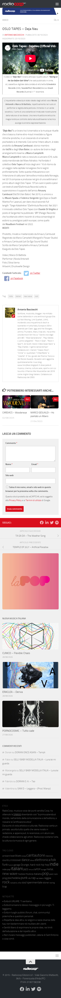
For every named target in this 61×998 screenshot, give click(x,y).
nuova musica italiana (30, 873)
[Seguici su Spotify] (57, 522)
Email (34, 464)
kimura (31, 870)
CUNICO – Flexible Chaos (16, 653)
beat (12, 855)
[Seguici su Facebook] (42, 522)
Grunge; (25, 864)
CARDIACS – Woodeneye (14, 412)
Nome (9, 464)
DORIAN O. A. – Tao (25, 781)
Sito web (9, 475)
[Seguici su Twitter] (52, 522)
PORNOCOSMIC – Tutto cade (18, 730)
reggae (47, 878)
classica (49, 856)
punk (24, 878)
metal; (49, 869)
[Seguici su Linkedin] (47, 522)
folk (53, 860)
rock (36, 296)
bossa (24, 856)
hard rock (35, 864)
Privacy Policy (15, 500)
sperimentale (34, 882)
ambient (6, 856)
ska (19, 882)
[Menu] (57, 4)
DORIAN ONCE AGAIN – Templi (30, 752)
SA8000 (17, 814)
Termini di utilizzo (33, 500)
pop (45, 873)
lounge (43, 869)
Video (5, 20)
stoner (46, 882)
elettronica (42, 860)
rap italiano (40, 878)
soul (24, 882)
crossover (15, 860)
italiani (18, 296)
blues (18, 855)
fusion (10, 865)
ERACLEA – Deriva (12, 691)
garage (17, 864)
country (6, 860)
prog (4, 878)
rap (33, 878)
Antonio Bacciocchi (14, 35)
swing (52, 883)
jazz (25, 869)
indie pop (6, 869)
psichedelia (13, 878)
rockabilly (14, 883)
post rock (53, 874)
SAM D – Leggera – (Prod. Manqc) (34, 788)
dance (26, 860)
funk (5, 864)
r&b (29, 878)
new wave (28, 296)
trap (4, 886)
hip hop (45, 864)
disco (32, 860)
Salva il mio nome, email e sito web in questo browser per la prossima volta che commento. (28, 489)
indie (11, 296)
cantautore (35, 855)
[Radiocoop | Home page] (18, 4)
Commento (11, 443)
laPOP (37, 869)
